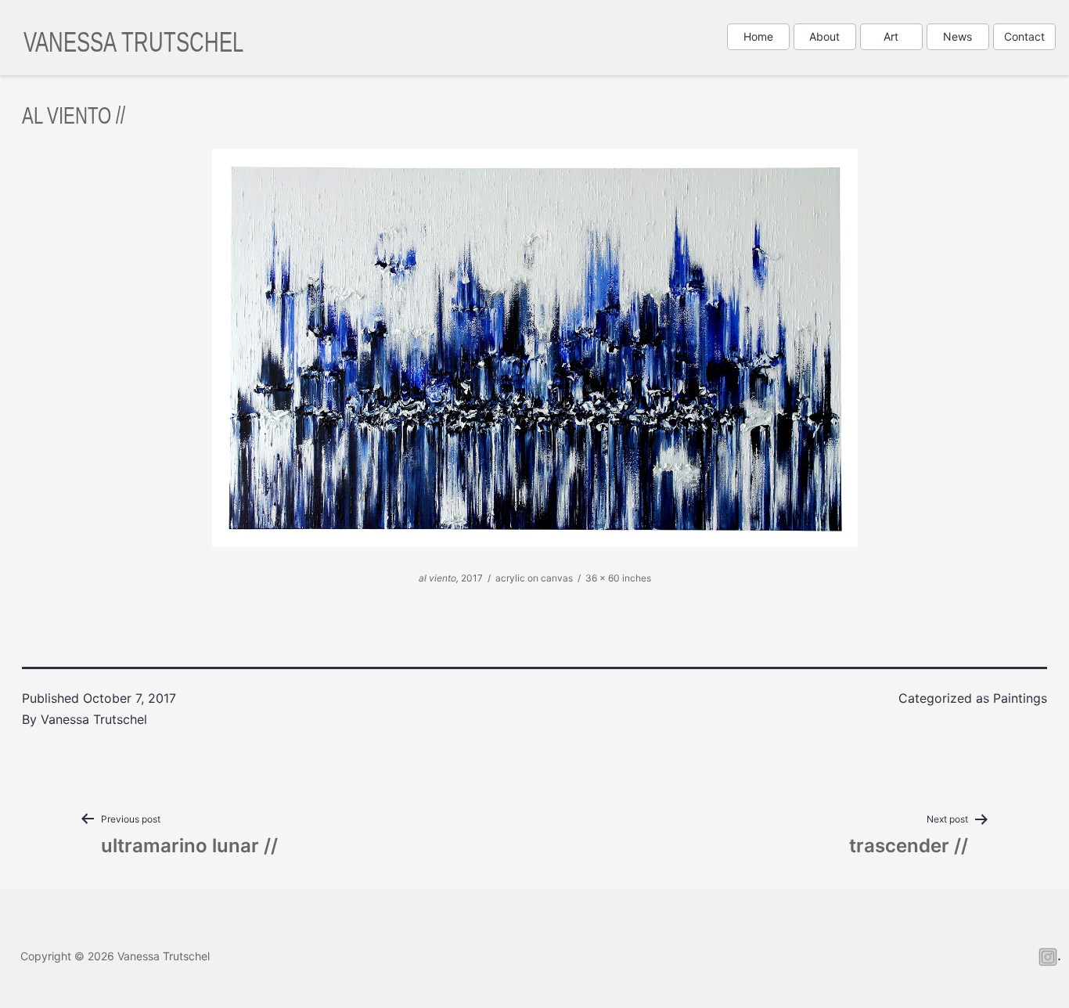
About (824, 36)
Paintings (1020, 698)
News (957, 36)
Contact (1024, 36)
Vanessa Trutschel (133, 41)
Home (758, 36)
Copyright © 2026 (115, 956)
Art (891, 36)
